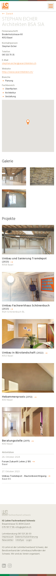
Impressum (8, 536)
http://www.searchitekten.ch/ (17, 72)
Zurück (9, 13)
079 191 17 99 (8, 527)
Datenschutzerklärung (26, 536)
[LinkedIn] (4, 566)
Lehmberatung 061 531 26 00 (16, 533)
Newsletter (7, 540)
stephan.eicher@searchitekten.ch (19, 63)
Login (29, 540)
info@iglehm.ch (23, 527)
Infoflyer (19, 540)
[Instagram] (10, 566)
